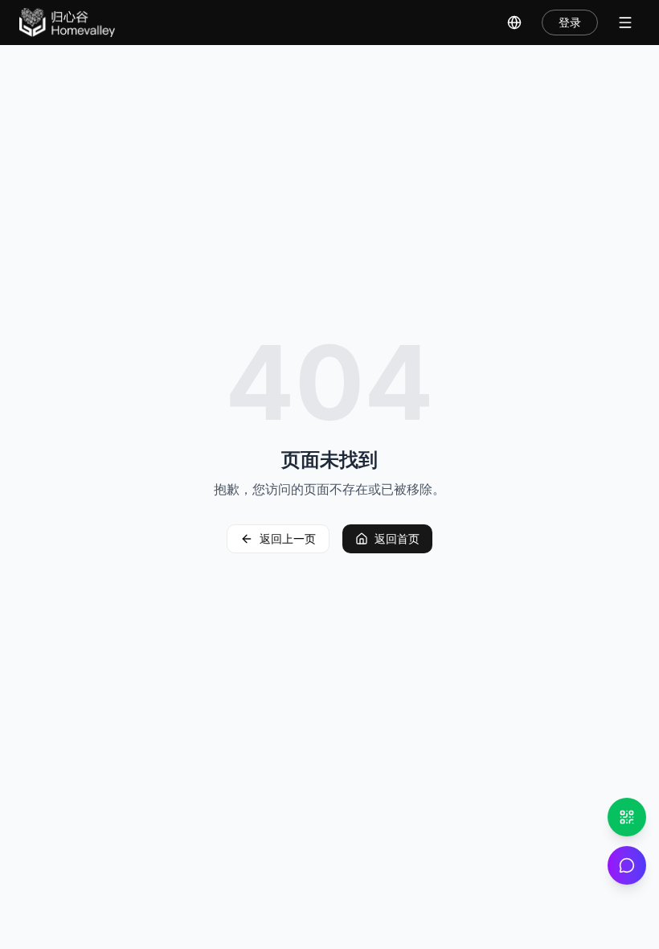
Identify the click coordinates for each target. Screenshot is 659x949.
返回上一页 (288, 538)
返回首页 (397, 538)
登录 (570, 22)
